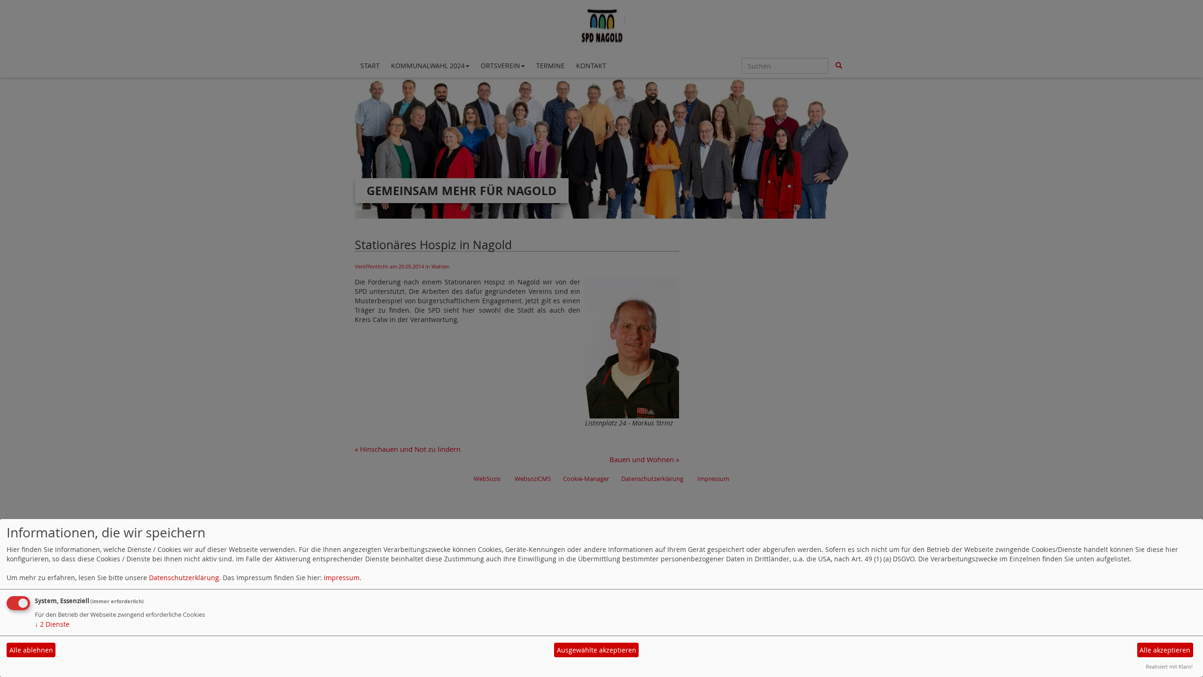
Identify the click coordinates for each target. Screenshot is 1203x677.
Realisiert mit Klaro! (1169, 666)
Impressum (341, 577)
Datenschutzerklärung (184, 577)
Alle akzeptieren (1165, 650)
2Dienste (52, 624)
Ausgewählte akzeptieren (596, 650)
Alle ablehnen (31, 650)
